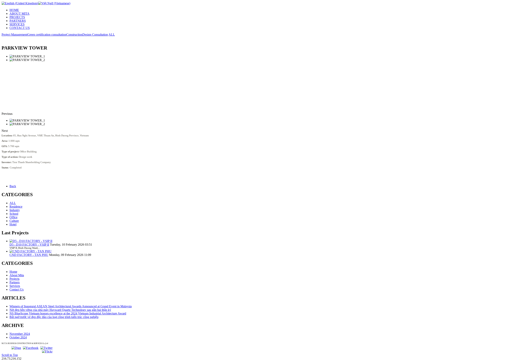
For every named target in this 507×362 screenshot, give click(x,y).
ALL (112, 34)
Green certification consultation (46, 34)
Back (13, 186)
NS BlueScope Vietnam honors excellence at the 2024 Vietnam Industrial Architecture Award (68, 313)
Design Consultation (95, 34)
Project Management (14, 34)
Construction (74, 34)
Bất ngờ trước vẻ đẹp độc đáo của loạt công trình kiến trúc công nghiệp (54, 317)
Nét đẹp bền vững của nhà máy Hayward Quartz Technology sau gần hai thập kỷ (60, 310)
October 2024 (18, 337)
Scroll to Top (10, 355)
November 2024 (20, 333)
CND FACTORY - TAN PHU (29, 255)
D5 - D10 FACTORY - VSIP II (29, 244)
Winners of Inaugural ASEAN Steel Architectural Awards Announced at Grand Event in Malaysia (71, 306)
